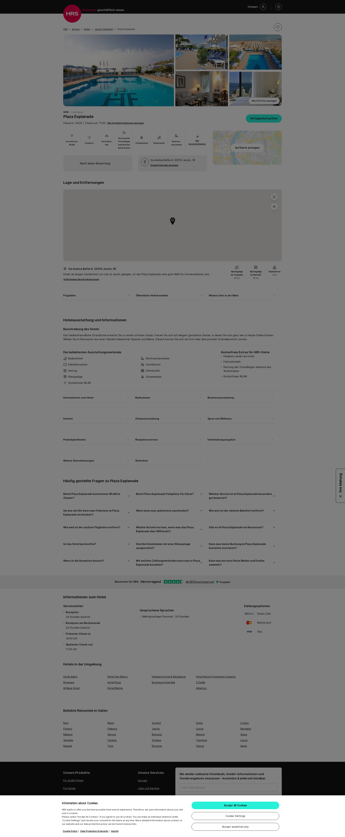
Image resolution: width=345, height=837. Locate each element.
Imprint (114, 831)
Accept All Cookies (235, 805)
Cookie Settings (235, 815)
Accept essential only (235, 826)
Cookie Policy (70, 831)
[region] (172, 816)
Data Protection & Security (94, 831)
